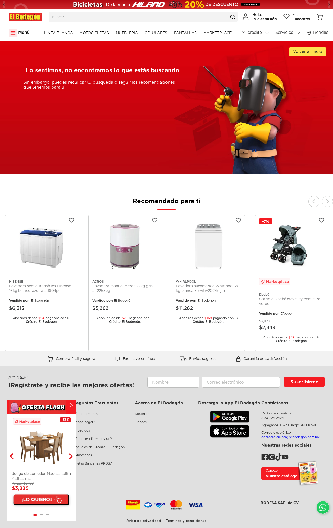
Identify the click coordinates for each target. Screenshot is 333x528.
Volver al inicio (307, 51)
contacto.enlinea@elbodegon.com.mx (290, 437)
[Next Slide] (329, 4)
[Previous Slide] (4, 4)
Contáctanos (274, 403)
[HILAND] (166, 4)
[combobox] (143, 17)
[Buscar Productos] (232, 17)
